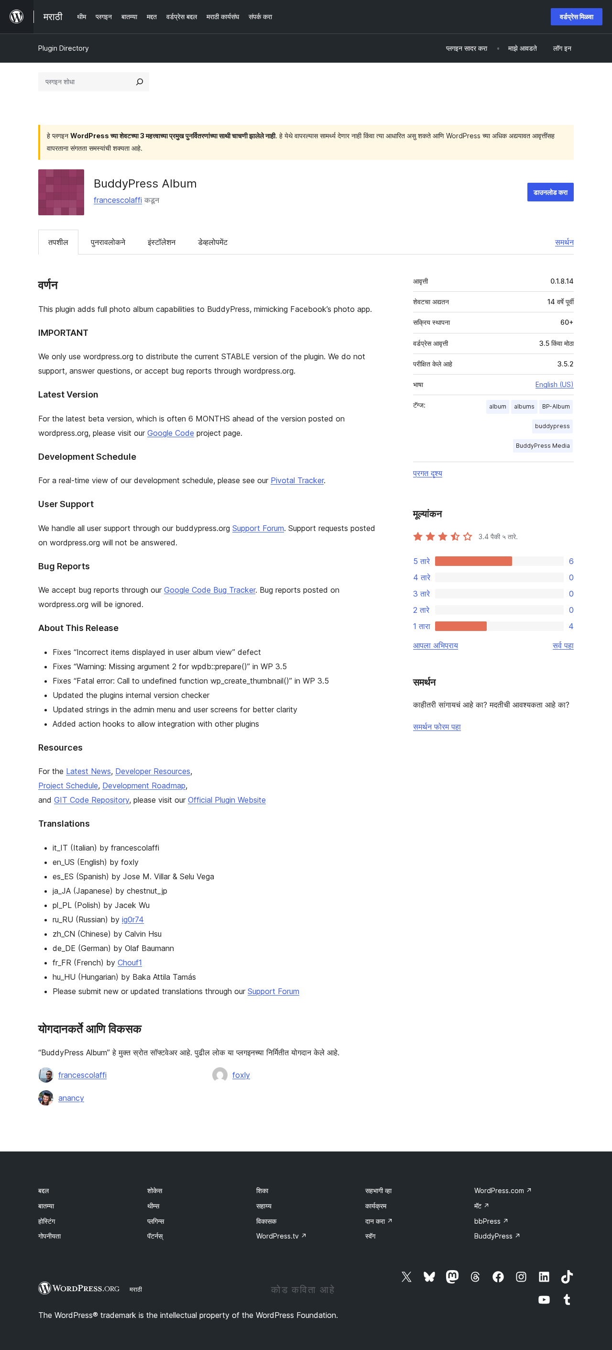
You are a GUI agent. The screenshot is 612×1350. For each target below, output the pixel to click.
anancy (71, 1098)
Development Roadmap (144, 785)
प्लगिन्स (155, 1221)
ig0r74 (133, 919)
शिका (262, 1190)
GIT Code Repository (91, 800)
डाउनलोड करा (551, 192)
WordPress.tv (281, 1236)
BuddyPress (497, 1236)
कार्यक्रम (375, 1206)
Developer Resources (152, 771)
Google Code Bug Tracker (209, 590)
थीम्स (153, 1206)
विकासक (266, 1221)
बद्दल (43, 1190)
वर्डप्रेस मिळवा (576, 16)
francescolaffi (118, 200)
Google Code (170, 433)
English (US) (555, 384)
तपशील (58, 242)
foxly (241, 1075)
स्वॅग (370, 1236)
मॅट (482, 1206)
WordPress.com (503, 1190)
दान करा (379, 1221)
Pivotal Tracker (297, 480)
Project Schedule (68, 785)
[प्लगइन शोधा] (139, 81)
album (497, 406)
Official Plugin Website (227, 800)
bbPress (491, 1221)
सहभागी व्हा (378, 1190)
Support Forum (258, 528)
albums (524, 406)
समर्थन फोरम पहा (437, 726)
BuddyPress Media (543, 445)
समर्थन (564, 242)
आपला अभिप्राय (435, 645)
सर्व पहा (563, 645)
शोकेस (154, 1190)
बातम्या (46, 1206)
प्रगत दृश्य (427, 473)
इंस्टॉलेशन (161, 242)
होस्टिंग (46, 1221)
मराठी (136, 1289)
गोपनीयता (49, 1236)
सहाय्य (264, 1206)
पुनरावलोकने (108, 242)
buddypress (552, 426)
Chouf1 (130, 962)
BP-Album (556, 406)
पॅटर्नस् (155, 1236)
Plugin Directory (63, 48)
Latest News (88, 771)
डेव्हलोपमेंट (213, 242)
